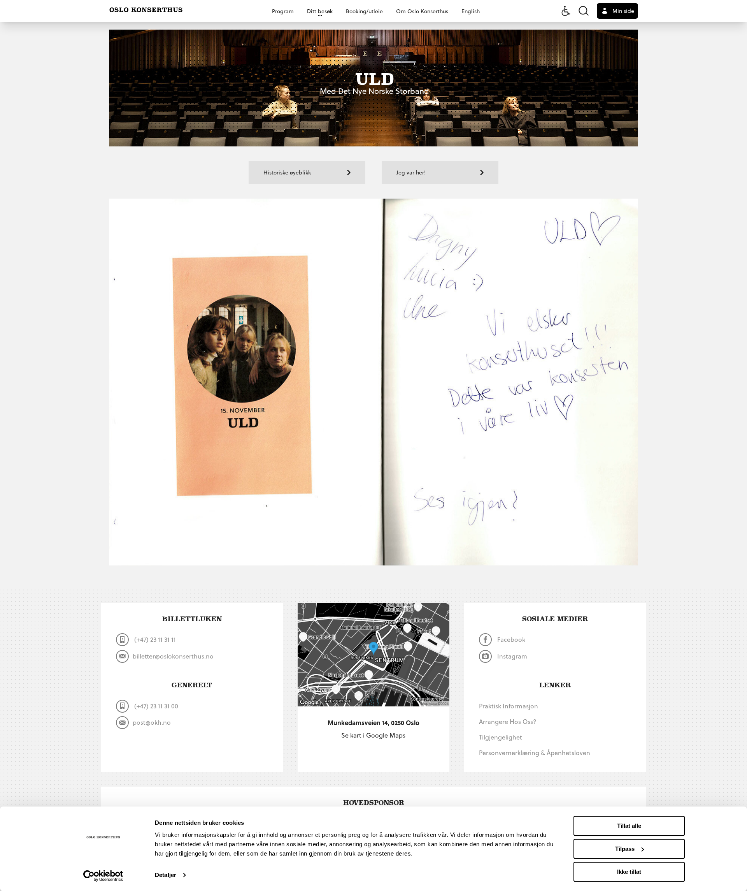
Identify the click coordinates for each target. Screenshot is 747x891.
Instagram (511, 656)
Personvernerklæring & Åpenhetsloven (534, 752)
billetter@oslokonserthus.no (173, 656)
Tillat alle (629, 825)
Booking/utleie (364, 11)
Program (283, 11)
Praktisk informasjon (508, 705)
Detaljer (165, 875)
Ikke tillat (629, 871)
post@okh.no (152, 722)
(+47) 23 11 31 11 (154, 639)
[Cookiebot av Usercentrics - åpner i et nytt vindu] (103, 876)
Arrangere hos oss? (508, 721)
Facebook (510, 639)
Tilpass (625, 848)
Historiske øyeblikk (287, 172)
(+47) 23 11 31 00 (155, 705)
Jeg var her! (411, 172)
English (470, 11)
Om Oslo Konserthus (422, 11)
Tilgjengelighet (500, 737)
